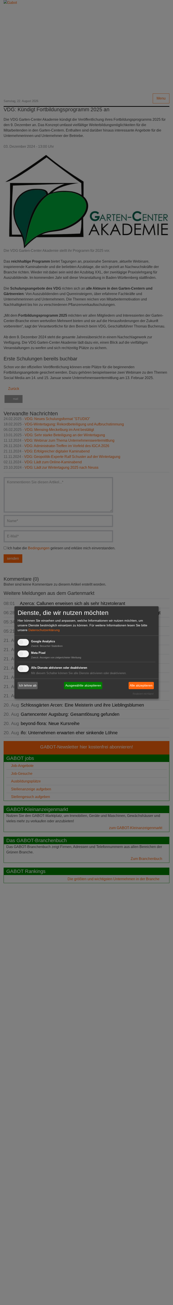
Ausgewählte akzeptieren (83, 685)
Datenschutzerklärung (44, 630)
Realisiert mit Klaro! (143, 693)
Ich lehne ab (27, 685)
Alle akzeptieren (141, 685)
